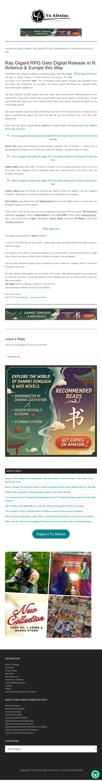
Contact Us (9, 668)
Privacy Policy (11, 671)
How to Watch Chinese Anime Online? (20, 692)
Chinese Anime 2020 (13, 715)
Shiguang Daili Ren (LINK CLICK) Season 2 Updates (26, 727)
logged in (22, 344)
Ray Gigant (67, 74)
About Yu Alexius (12, 664)
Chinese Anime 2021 (13, 712)
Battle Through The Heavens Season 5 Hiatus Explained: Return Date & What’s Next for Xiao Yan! (50, 487)
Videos (8, 689)
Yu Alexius (45, 287)
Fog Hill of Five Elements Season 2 (19, 733)
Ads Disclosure (11, 677)
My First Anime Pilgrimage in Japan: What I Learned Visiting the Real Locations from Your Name (49, 516)
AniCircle (8, 686)
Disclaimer (9, 674)
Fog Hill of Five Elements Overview (19, 724)
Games (18, 294)
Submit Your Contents (14, 680)
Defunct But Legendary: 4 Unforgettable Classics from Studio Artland (37, 492)
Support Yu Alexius (51, 534)
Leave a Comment (38, 297)
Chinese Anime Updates (15, 709)
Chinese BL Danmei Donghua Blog (19, 721)
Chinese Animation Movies (16, 718)
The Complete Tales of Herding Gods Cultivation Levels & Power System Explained (44, 511)
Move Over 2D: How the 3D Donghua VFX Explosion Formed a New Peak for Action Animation (48, 521)
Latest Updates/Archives (15, 683)
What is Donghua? (12, 706)
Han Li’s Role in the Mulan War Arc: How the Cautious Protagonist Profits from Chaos (44, 506)
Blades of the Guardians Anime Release (21, 730)
